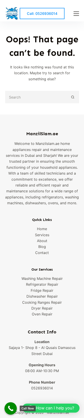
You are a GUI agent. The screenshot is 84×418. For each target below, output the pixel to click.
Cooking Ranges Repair (42, 302)
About (42, 240)
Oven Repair (42, 314)
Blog (42, 246)
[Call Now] (10, 408)
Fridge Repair (42, 290)
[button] (51, 408)
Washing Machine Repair (42, 278)
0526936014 (42, 388)
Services (42, 235)
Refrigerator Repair (42, 284)
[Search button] (73, 97)
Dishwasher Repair (42, 296)
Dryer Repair (42, 308)
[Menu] (76, 13)
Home (42, 229)
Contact (42, 252)
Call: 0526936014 (42, 13)
